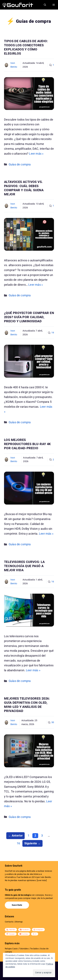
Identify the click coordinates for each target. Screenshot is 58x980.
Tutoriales (24, 948)
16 (52, 581)
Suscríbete (17, 905)
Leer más (41, 880)
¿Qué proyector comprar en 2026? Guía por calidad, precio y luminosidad (29, 317)
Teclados (34, 948)
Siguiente (32, 843)
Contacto (9, 922)
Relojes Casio (11, 948)
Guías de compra (20, 164)
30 (52, 722)
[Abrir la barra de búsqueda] (45, 5)
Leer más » (36, 153)
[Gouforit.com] (18, 5)
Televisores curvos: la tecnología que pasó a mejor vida (24, 566)
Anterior (15, 835)
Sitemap (19, 922)
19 (52, 332)
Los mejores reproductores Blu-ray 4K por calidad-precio (27, 444)
